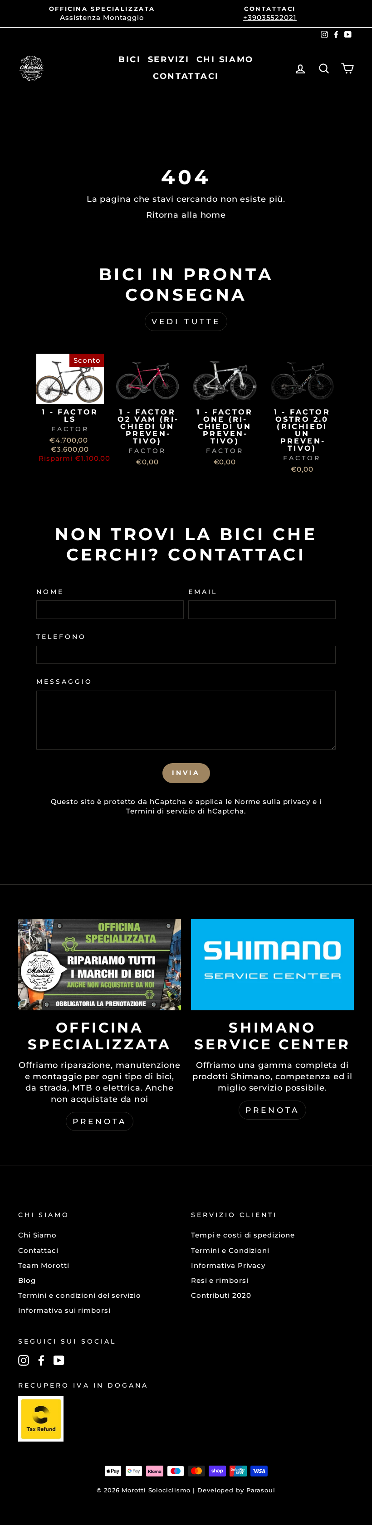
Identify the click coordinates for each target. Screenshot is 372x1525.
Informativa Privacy (228, 1265)
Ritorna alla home (186, 215)
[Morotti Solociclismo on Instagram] (23, 1360)
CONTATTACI (186, 76)
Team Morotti (43, 1265)
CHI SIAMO (225, 59)
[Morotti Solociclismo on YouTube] (59, 1360)
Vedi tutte (186, 321)
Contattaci (38, 1250)
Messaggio (64, 681)
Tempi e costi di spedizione (243, 1235)
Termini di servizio (161, 811)
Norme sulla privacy (272, 801)
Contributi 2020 (221, 1295)
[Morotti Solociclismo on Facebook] (41, 1360)
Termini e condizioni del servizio (79, 1295)
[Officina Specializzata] (99, 964)
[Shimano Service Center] (272, 964)
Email (202, 591)
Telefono (61, 636)
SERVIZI (169, 59)
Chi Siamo (37, 1235)
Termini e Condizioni (230, 1250)
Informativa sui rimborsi (64, 1310)
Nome (50, 591)
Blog (27, 1280)
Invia (186, 773)
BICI (129, 59)
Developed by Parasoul (236, 1490)
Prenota (100, 1121)
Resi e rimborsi (220, 1280)
